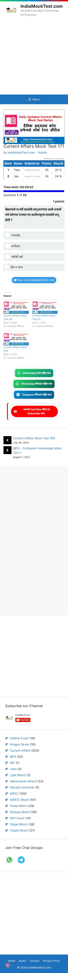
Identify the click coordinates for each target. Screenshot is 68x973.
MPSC (14, 793)
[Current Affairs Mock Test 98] (16, 306)
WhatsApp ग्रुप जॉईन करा (37, 373)
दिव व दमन (17, 267)
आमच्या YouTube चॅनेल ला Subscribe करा (36, 411)
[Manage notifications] (7, 965)
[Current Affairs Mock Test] (16, 338)
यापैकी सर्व (17, 257)
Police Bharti (19, 806)
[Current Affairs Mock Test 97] (45, 306)
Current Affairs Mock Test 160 (34, 438)
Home (11, 960)
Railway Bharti (20, 812)
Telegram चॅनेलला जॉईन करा (37, 394)
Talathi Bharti (19, 830)
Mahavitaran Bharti (23, 781)
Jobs (13, 769)
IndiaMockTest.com (42, 6)
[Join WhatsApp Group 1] (9, 863)
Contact (34, 960)
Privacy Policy (51, 960)
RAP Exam (17, 818)
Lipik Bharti (18, 775)
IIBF (12, 763)
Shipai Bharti (19, 824)
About (22, 960)
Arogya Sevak (19, 744)
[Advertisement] (34, 55)
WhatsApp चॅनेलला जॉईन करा (36, 383)
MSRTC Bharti (19, 799)
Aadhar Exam (19, 738)
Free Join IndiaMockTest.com (35, 280)
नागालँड (15, 235)
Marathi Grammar (22, 787)
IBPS (13, 756)
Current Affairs (20, 750)
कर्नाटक (15, 246)
